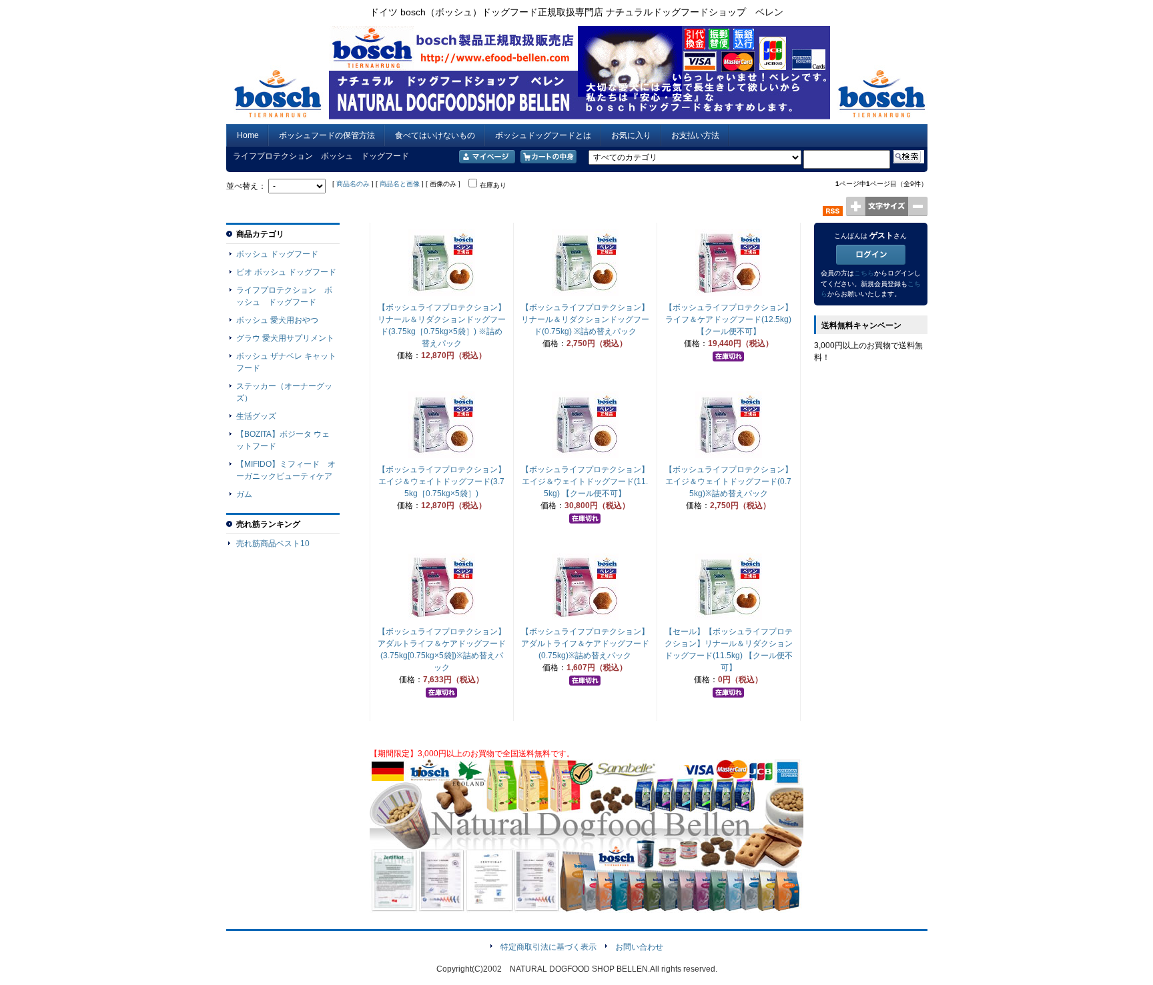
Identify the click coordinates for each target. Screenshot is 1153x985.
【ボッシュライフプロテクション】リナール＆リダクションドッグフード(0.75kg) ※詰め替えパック (585, 319)
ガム (244, 494)
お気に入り (631, 135)
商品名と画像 (400, 183)
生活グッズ (256, 416)
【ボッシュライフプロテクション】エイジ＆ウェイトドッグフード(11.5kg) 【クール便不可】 (585, 481)
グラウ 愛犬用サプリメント (285, 338)
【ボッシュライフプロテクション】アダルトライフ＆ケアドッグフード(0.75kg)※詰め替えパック (585, 643)
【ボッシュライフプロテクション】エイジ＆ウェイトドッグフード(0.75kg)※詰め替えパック (729, 481)
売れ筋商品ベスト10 (273, 543)
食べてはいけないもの (435, 135)
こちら (864, 273)
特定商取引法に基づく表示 (548, 947)
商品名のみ (353, 183)
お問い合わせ (639, 947)
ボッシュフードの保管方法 (327, 135)
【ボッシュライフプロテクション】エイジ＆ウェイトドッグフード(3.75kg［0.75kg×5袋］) (442, 481)
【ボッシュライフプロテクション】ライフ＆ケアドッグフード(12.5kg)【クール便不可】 (729, 319)
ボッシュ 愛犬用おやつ (277, 320)
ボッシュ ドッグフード (277, 254)
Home (248, 135)
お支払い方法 (695, 135)
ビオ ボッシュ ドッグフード (286, 272)
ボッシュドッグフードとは (543, 135)
